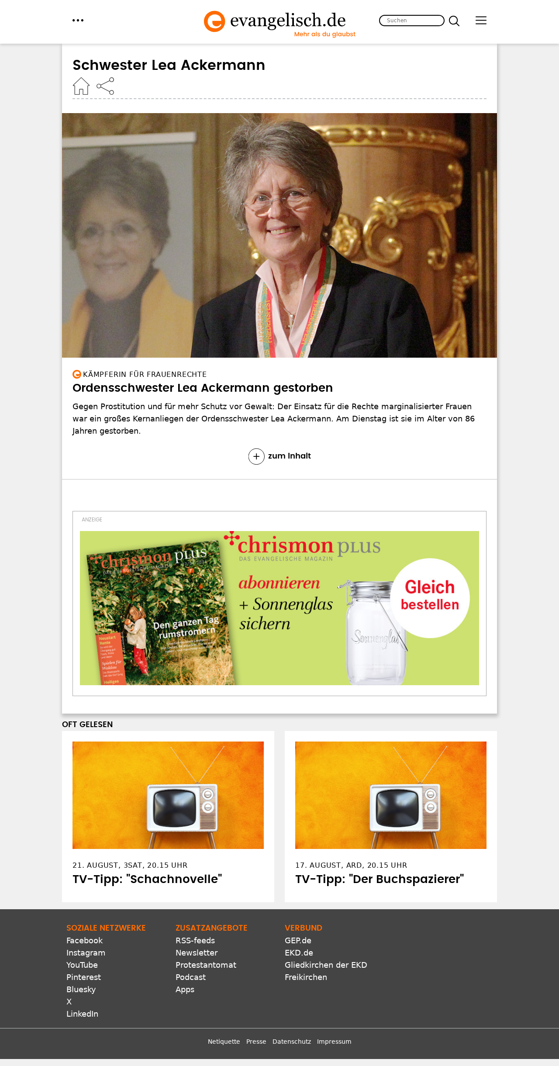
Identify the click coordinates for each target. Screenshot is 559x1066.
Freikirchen (306, 977)
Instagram (86, 952)
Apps (185, 989)
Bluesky (81, 989)
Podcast (191, 977)
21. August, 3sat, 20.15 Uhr (130, 865)
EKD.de (299, 952)
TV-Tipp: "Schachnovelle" (147, 879)
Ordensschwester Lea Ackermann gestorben (202, 388)
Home (81, 86)
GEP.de (298, 940)
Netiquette (224, 1041)
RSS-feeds (195, 940)
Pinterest (83, 977)
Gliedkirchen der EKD (326, 964)
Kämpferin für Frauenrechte (145, 374)
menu (77, 20)
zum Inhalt (289, 456)
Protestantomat (206, 964)
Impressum (334, 1041)
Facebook (84, 940)
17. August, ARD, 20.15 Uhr (351, 865)
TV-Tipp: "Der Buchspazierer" (379, 879)
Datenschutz (292, 1041)
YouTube (82, 964)
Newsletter (196, 952)
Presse (256, 1041)
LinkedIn (82, 1013)
